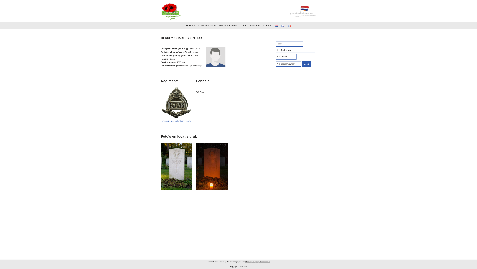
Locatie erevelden (250, 25)
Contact (267, 25)
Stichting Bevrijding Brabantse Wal (257, 262)
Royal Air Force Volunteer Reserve (176, 121)
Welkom (190, 25)
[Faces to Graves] (171, 11)
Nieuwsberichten (228, 25)
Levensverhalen (207, 25)
